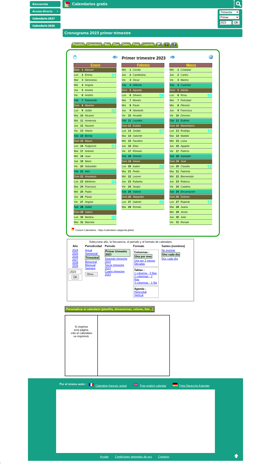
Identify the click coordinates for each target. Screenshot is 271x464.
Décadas (139, 263)
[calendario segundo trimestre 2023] (172, 58)
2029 (75, 266)
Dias (116, 44)
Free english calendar (153, 385)
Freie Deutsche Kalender (194, 385)
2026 (75, 256)
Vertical (138, 295)
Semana (90, 268)
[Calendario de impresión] (166, 45)
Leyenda (147, 44)
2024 (75, 250)
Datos (126, 44)
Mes (107, 44)
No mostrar (168, 250)
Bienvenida (40, 4)
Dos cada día (170, 258)
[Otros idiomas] (238, 4)
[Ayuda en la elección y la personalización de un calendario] (174, 45)
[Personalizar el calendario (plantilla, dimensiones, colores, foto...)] (210, 56)
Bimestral (91, 262)
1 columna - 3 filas (145, 273)
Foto (136, 44)
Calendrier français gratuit (111, 385)
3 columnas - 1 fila (145, 282)
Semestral (91, 253)
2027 (75, 259)
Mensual (90, 265)
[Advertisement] (139, 18)
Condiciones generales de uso (133, 456)
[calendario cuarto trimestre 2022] (115, 58)
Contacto (163, 456)
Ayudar (104, 456)
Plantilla (78, 44)
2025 (75, 253)
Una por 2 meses (144, 260)
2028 (75, 263)
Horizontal (140, 292)
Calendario (94, 44)
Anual (88, 250)
